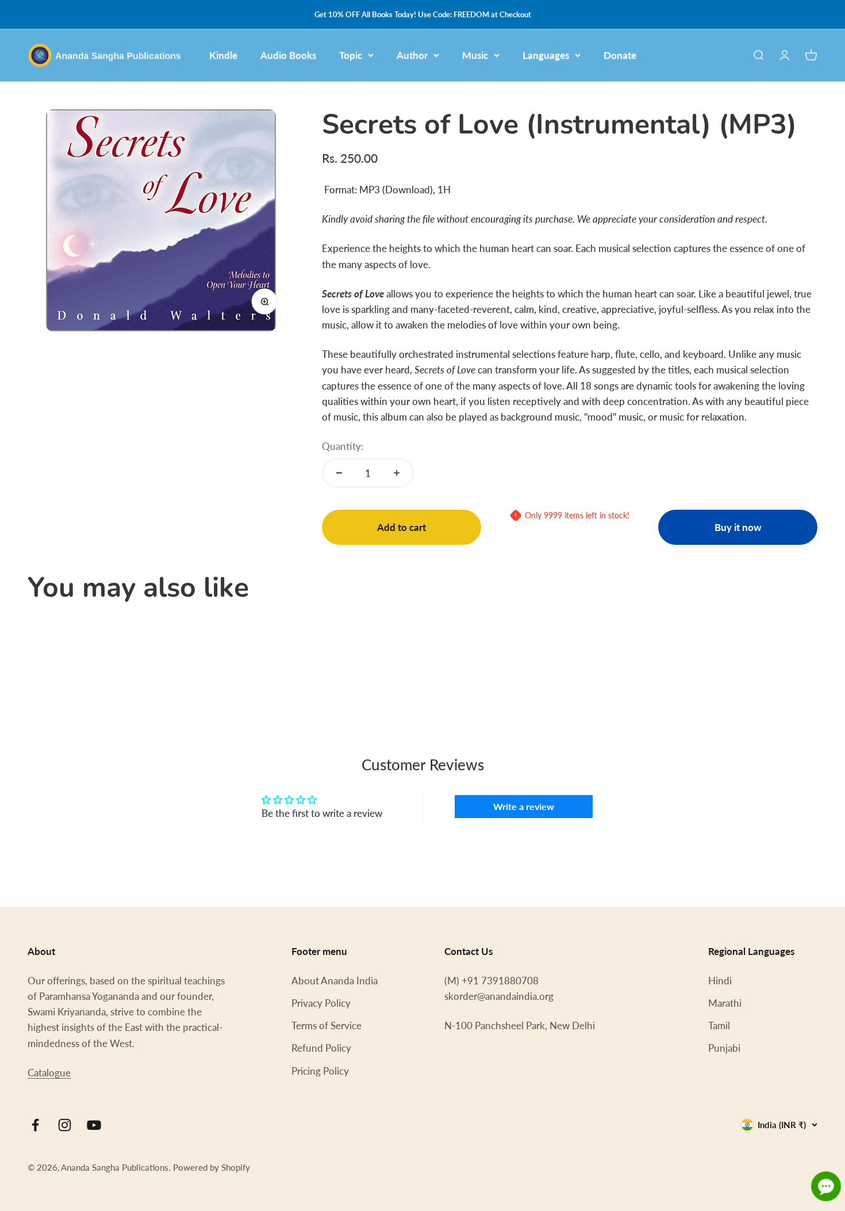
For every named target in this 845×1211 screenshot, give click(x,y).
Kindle (223, 55)
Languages (546, 55)
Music (475, 55)
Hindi (720, 981)
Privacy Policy (321, 1003)
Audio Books (288, 55)
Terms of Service (326, 1025)
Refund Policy (321, 1048)
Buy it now (738, 527)
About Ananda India (334, 981)
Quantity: (342, 446)
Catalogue (49, 1073)
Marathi (725, 1003)
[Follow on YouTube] (94, 1125)
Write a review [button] (523, 806)
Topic (350, 55)
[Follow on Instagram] (64, 1125)
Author (412, 55)
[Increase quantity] (396, 473)
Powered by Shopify (211, 1167)
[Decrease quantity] (339, 473)
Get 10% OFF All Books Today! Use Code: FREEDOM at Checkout (422, 14)
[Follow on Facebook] (35, 1125)
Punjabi (724, 1048)
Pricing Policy (320, 1071)
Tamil (719, 1025)
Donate (620, 55)
